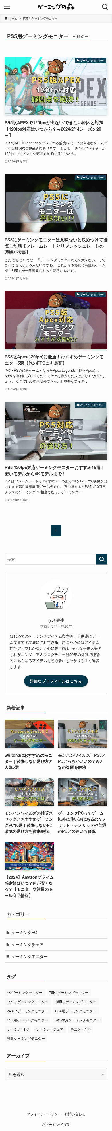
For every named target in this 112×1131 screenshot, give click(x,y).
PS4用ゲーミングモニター (75, 1010)
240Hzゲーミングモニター (27, 1010)
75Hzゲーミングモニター (68, 992)
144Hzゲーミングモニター (27, 1001)
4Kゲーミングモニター (24, 992)
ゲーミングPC (24, 932)
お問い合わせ (75, 1113)
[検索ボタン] (105, 7)
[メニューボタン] (7, 7)
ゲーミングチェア (27, 944)
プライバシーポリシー (44, 1113)
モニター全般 (80, 1029)
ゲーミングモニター (29, 956)
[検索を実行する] (101, 559)
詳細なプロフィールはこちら (56, 681)
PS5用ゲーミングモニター (27, 1019)
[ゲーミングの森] (56, 7)
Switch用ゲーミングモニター (77, 1019)
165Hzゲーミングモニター (75, 1001)
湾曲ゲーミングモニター (26, 1038)
